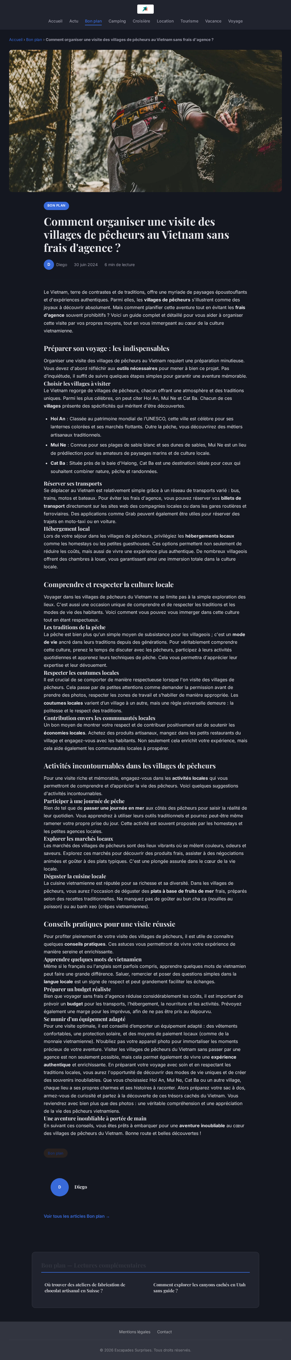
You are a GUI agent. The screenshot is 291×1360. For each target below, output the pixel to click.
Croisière (141, 20)
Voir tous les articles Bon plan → (77, 1216)
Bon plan (93, 20)
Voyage (235, 20)
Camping (117, 20)
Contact (164, 1331)
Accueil (55, 20)
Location (165, 20)
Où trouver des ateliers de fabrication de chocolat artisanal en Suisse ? (85, 1287)
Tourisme (189, 20)
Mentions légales (134, 1331)
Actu (73, 20)
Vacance (213, 20)
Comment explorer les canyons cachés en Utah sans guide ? (199, 1287)
